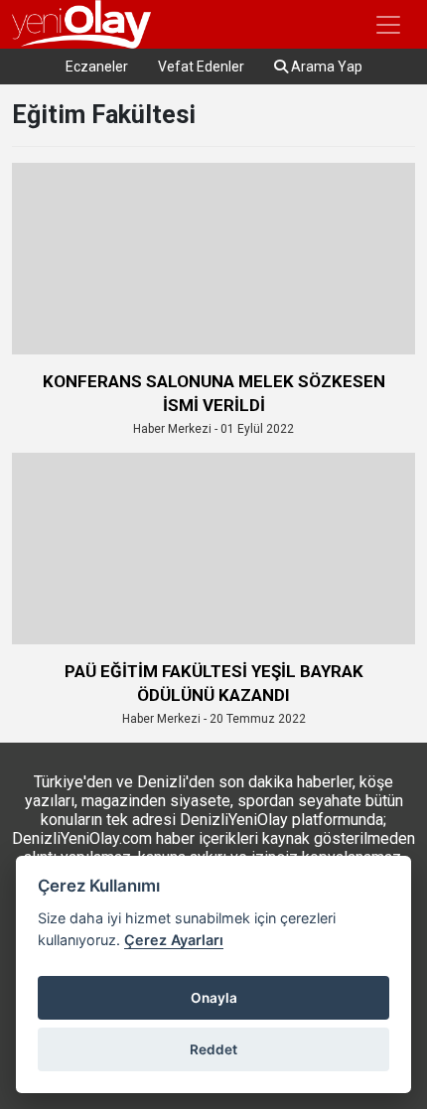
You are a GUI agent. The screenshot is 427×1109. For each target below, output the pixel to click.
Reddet (213, 1049)
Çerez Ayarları (173, 939)
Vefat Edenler (201, 66)
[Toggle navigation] (388, 25)
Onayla (214, 998)
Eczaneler (97, 66)
